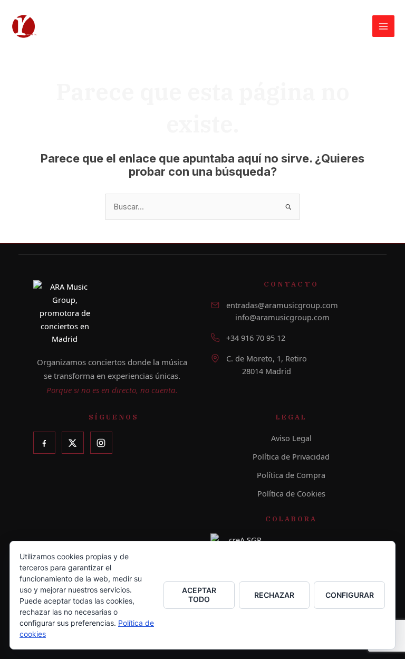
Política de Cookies (291, 493)
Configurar (349, 594)
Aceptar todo (199, 595)
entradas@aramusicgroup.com (282, 305)
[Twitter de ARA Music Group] (73, 443)
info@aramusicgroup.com (282, 317)
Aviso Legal (291, 438)
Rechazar (274, 594)
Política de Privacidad (291, 456)
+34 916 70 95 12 (255, 337)
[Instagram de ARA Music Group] (101, 443)
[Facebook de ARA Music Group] (44, 443)
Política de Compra (291, 475)
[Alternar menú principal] (383, 26)
